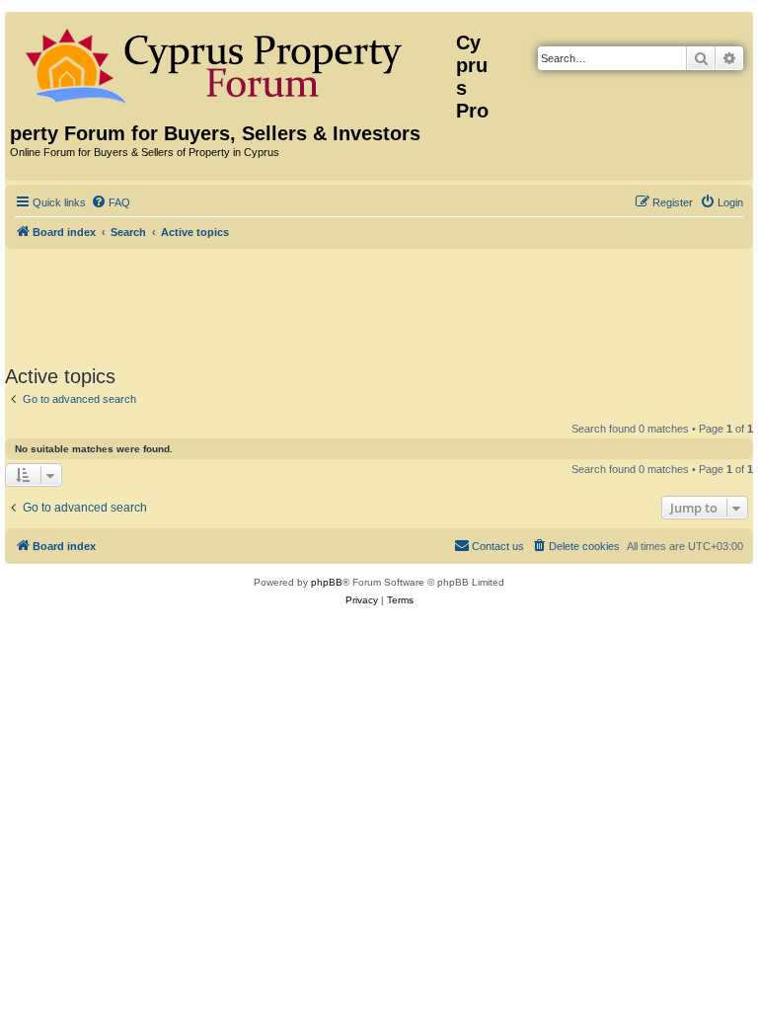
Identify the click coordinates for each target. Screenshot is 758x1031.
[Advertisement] (379, 303)
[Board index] (233, 62)
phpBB (326, 582)
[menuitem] (110, 202)
